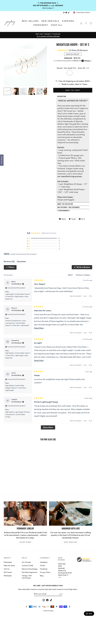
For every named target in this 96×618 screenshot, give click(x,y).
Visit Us (6, 569)
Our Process (26, 562)
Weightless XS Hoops (73, 184)
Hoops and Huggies (65, 199)
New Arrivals (50, 21)
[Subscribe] (61, 594)
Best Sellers (30, 21)
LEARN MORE (25, 542)
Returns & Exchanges (30, 569)
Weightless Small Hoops (74, 189)
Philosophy (8, 562)
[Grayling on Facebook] (47, 600)
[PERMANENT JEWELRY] (25, 513)
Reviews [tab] (9, 261)
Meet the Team (9, 565)
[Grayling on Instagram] (44, 600)
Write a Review (84, 267)
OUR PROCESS (70, 542)
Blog (41, 576)
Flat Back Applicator (29, 572)
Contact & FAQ (27, 565)
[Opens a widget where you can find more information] (89, 613)
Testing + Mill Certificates (27, 577)
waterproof (77, 150)
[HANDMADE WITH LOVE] (70, 513)
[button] (7, 91)
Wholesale (8, 576)
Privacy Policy (45, 572)
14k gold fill (74, 124)
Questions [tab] (21, 261)
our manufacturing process (69, 176)
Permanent (40, 25)
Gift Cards (8, 572)
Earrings (68, 21)
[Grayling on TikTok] (51, 600)
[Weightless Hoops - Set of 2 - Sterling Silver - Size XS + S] (7, 481)
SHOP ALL (57, 25)
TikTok (42, 565)
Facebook (43, 569)
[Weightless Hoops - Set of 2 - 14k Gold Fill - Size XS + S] (5, 481)
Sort (70, 275)
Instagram (44, 562)
